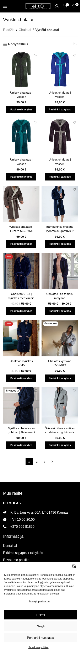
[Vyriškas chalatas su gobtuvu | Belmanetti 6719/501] (21, 405)
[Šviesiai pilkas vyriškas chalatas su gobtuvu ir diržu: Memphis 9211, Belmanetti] (60, 405)
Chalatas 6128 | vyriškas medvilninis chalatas (21, 298)
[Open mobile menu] (5, 6)
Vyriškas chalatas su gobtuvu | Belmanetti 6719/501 (21, 432)
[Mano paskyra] (57, 6)
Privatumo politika (38, 647)
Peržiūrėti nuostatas (40, 637)
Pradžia (9, 30)
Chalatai (25, 30)
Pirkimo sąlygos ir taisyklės (23, 553)
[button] (75, 567)
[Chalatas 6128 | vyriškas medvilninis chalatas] (21, 271)
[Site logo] (38, 6)
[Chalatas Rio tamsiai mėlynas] (60, 271)
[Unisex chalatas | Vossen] (21, 69)
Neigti (40, 626)
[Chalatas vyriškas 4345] (21, 338)
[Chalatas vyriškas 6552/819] (60, 338)
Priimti (40, 615)
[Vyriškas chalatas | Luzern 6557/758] (21, 204)
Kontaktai (10, 545)
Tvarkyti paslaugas (39, 601)
